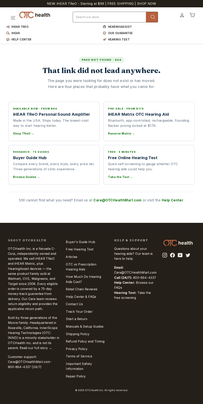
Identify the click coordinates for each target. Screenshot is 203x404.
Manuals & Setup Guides (84, 326)
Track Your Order (79, 312)
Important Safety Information (79, 366)
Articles (71, 257)
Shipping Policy (77, 334)
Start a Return (76, 319)
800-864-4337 (19, 367)
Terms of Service (79, 356)
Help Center (172, 200)
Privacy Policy (76, 349)
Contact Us (74, 304)
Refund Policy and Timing (85, 341)
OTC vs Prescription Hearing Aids (81, 267)
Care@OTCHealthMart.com (117, 200)
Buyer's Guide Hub (80, 242)
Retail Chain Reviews (82, 289)
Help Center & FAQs (81, 297)
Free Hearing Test (79, 249)
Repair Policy (76, 376)
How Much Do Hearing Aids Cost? (83, 279)
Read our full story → (36, 348)
